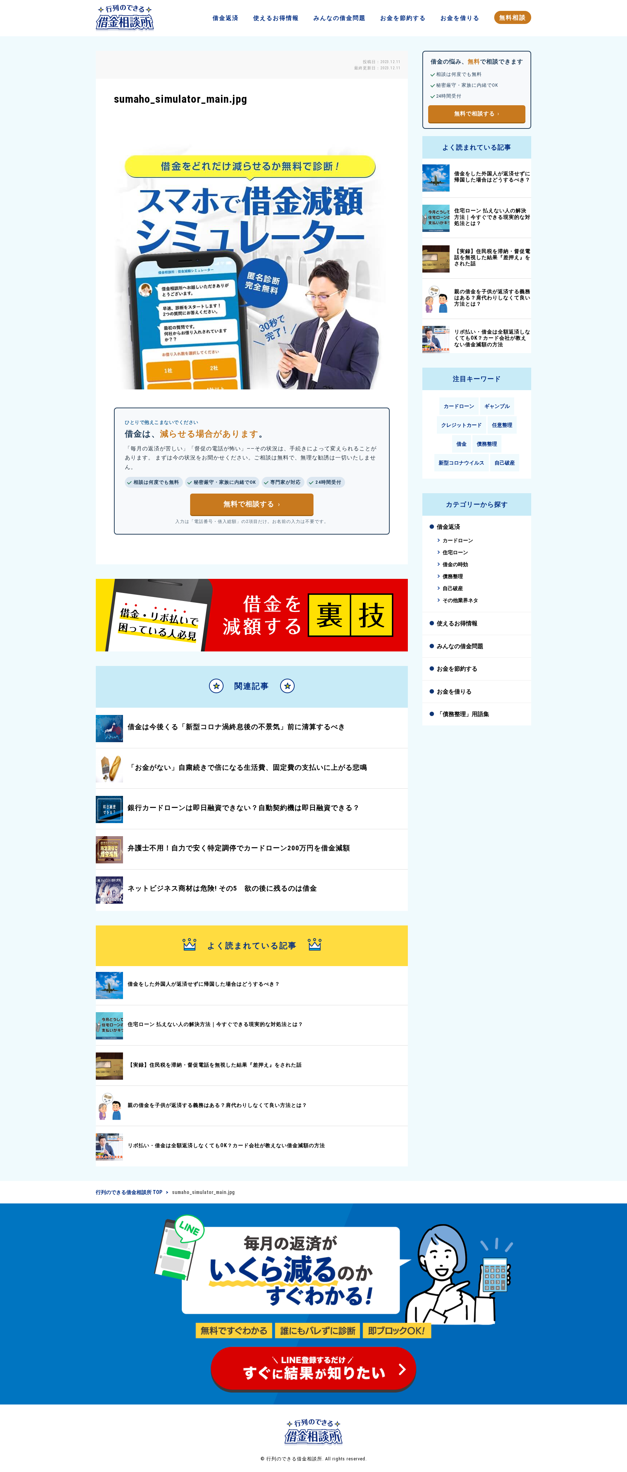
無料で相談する (249, 504)
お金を (403, 18)
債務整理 (487, 444)
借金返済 (448, 526)
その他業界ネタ (460, 600)
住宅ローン (455, 552)
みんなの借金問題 (460, 646)
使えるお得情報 (457, 623)
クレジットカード (461, 425)
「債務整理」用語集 (463, 714)
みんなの (340, 18)
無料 (512, 17)
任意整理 (502, 425)
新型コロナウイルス (461, 463)
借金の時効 (455, 564)
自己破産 (505, 463)
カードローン (459, 406)
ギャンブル (497, 406)
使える (276, 18)
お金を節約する (457, 668)
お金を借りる (454, 691)
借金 (226, 18)
